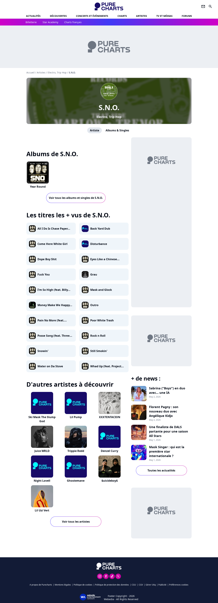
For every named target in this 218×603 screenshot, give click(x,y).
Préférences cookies (178, 584)
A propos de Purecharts (41, 584)
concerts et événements (92, 16)
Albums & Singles (117, 130)
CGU (134, 584)
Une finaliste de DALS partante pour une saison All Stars (168, 431)
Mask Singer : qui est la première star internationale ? (166, 451)
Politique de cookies (83, 584)
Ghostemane (75, 481)
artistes (141, 16)
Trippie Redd (75, 451)
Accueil (30, 72)
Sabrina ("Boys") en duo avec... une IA (167, 390)
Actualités (33, 16)
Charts (122, 16)
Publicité (162, 584)
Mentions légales (63, 584)
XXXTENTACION (109, 417)
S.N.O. (109, 107)
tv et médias (164, 16)
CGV (141, 584)
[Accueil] (109, 6)
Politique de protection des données (112, 584)
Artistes (41, 72)
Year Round (38, 186)
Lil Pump (76, 417)
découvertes (58, 16)
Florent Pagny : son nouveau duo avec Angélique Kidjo (163, 411)
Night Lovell (42, 481)
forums (187, 16)
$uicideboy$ (110, 481)
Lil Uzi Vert (42, 510)
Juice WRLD (42, 451)
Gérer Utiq (151, 584)
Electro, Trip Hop (109, 117)
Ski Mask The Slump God (42, 419)
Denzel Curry (109, 451)
